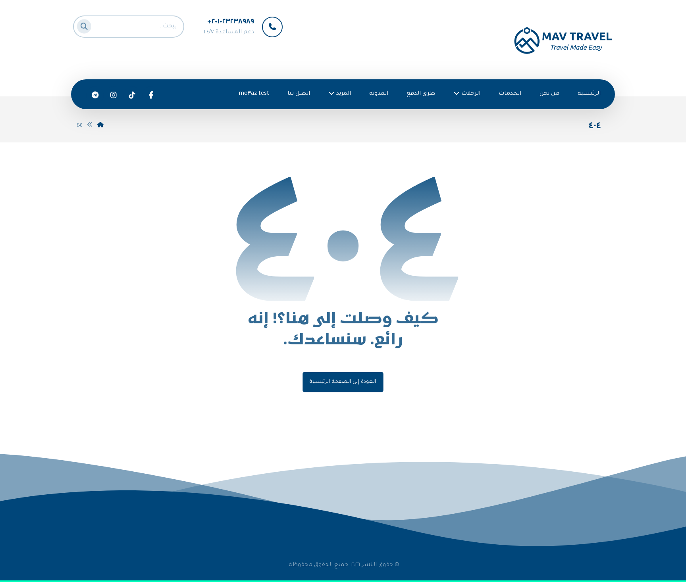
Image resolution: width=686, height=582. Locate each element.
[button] (86, 24)
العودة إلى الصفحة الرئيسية (343, 382)
